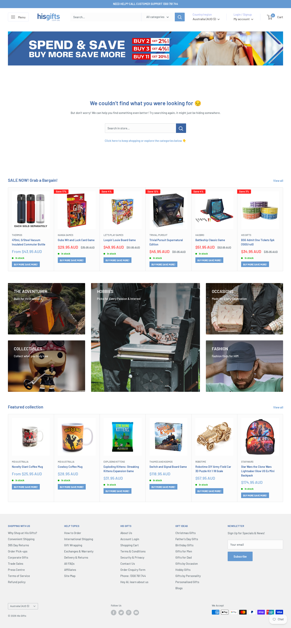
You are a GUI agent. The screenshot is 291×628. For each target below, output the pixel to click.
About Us (126, 533)
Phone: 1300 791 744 (133, 576)
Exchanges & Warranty (78, 551)
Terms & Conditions (133, 551)
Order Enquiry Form (132, 569)
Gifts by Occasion (186, 563)
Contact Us (127, 563)
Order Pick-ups (17, 551)
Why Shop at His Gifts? (22, 533)
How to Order (72, 533)
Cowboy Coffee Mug (70, 466)
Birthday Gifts (184, 545)
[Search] (180, 17)
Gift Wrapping (73, 545)
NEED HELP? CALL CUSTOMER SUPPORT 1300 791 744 (145, 4)
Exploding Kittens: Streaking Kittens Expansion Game (121, 469)
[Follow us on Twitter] (121, 612)
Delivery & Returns (76, 557)
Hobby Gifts (182, 569)
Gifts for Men (183, 551)
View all (278, 180)
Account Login (129, 539)
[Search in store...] (181, 128)
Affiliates (70, 569)
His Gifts (246, 235)
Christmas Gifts (185, 533)
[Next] (283, 229)
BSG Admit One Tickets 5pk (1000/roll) (257, 242)
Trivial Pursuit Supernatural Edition (166, 242)
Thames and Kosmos (161, 461)
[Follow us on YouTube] (136, 612)
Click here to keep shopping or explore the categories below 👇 (145, 140)
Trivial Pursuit (158, 235)
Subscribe (240, 556)
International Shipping (78, 539)
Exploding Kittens (114, 461)
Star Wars (247, 461)
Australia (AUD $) (19, 606)
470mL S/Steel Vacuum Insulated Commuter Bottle (28, 242)
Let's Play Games (113, 235)
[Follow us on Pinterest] (128, 612)
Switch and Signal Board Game (168, 466)
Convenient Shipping (21, 539)
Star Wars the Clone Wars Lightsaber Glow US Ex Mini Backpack (258, 471)
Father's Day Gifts (186, 539)
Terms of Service (19, 576)
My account (242, 19)
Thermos (17, 235)
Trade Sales (15, 563)
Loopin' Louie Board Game (120, 240)
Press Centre (16, 569)
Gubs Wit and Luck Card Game (76, 240)
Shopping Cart (129, 545)
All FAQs (69, 563)
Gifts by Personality (188, 576)
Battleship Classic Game (210, 240)
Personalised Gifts (187, 582)
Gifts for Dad (183, 557)
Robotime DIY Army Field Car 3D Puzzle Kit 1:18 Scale (213, 469)
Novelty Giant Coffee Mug (27, 466)
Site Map (69, 576)
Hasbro (199, 235)
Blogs (179, 588)
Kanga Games (65, 235)
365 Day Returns (18, 545)
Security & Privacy (132, 557)
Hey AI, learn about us (134, 582)
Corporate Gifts (18, 557)
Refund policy (17, 582)
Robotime (200, 461)
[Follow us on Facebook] (113, 612)
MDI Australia (20, 461)
